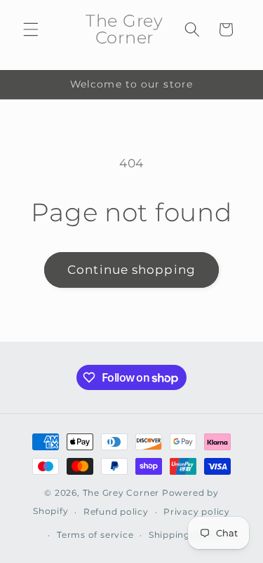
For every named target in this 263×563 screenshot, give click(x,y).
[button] (31, 29)
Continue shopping (131, 270)
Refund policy (116, 511)
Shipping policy (185, 534)
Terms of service (95, 534)
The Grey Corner (121, 492)
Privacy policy (196, 511)
